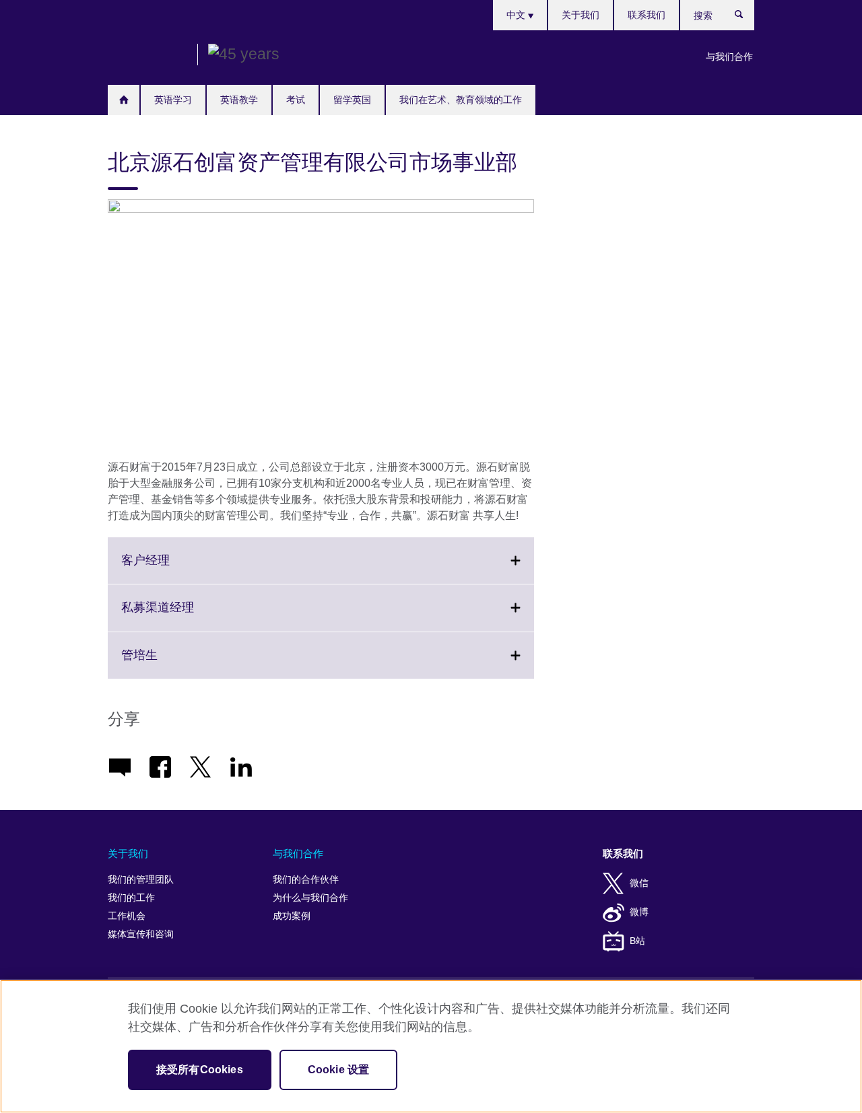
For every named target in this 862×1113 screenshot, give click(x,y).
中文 (517, 14)
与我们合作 (729, 56)
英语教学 (239, 99)
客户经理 (175, 568)
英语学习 (173, 99)
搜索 (745, 17)
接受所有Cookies (199, 1069)
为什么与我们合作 (310, 898)
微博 (639, 912)
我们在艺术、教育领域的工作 (460, 99)
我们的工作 (131, 898)
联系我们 (646, 14)
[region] (431, 1046)
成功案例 (291, 916)
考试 (295, 99)
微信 (639, 883)
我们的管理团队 (141, 880)
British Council (147, 55)
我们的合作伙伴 (306, 880)
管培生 (169, 663)
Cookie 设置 (338, 1069)
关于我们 (580, 14)
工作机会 (126, 916)
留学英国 (352, 99)
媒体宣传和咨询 (141, 934)
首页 (123, 100)
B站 (637, 941)
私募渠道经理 (187, 615)
